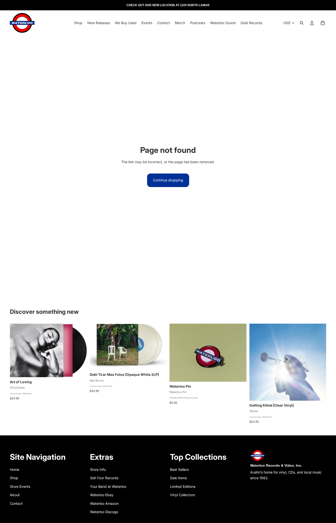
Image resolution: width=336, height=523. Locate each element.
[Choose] (158, 362)
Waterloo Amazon (104, 503)
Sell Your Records (104, 478)
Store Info (98, 469)
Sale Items (178, 478)
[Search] (301, 22)
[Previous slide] (176, 352)
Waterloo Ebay (101, 495)
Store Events (20, 486)
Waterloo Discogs (104, 512)
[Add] (79, 369)
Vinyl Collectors (182, 495)
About (15, 495)
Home (14, 469)
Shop (14, 478)
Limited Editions (182, 486)
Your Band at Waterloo (108, 486)
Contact (16, 503)
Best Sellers (179, 469)
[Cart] (322, 22)
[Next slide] (239, 352)
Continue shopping (168, 180)
